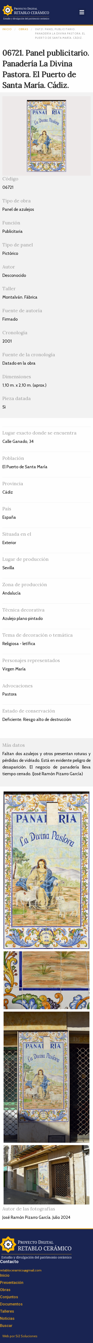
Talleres (7, 1311)
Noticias (7, 1318)
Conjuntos (9, 1297)
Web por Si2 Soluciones (19, 1336)
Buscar (6, 1325)
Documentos (11, 1304)
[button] (82, 12)
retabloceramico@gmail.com (20, 1270)
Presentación (11, 1282)
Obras (23, 29)
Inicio (7, 29)
